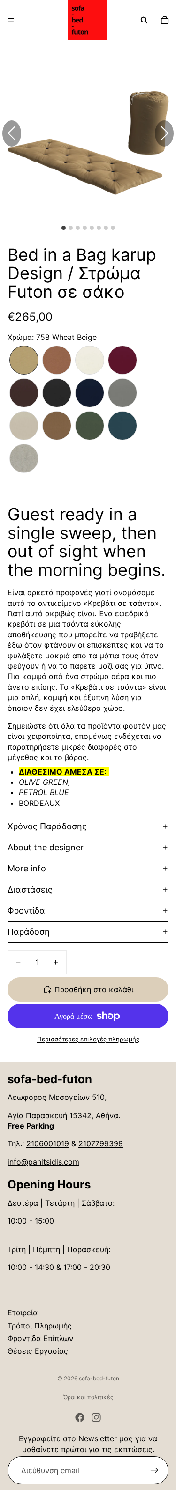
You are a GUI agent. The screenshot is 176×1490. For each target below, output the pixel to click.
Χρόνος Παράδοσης (47, 826)
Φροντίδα (26, 910)
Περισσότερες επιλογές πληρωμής (88, 1039)
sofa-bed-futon (99, 1378)
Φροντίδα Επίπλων (40, 1338)
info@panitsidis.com (43, 1161)
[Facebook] (79, 1417)
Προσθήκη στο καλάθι (93, 989)
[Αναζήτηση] (144, 20)
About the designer (46, 847)
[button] (164, 133)
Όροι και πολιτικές (88, 1397)
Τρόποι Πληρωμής (40, 1325)
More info (27, 868)
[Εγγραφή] (154, 1470)
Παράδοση (29, 932)
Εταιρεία (23, 1312)
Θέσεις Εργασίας (38, 1351)
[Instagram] (96, 1417)
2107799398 (100, 1143)
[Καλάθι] (164, 20)
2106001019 (47, 1143)
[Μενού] (11, 20)
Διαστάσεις (30, 889)
